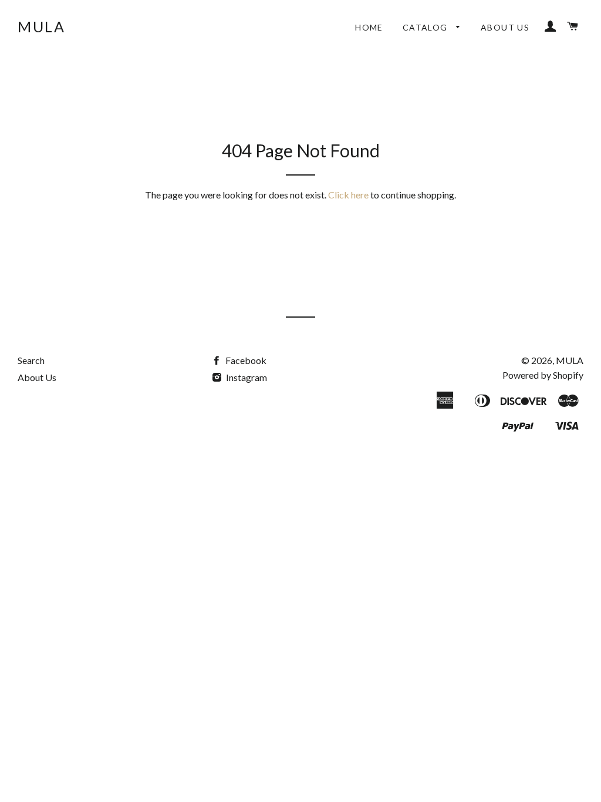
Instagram (245, 377)
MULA (41, 26)
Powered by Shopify (542, 374)
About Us (505, 27)
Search (31, 360)
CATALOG (426, 27)
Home (369, 27)
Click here (348, 194)
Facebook (245, 360)
